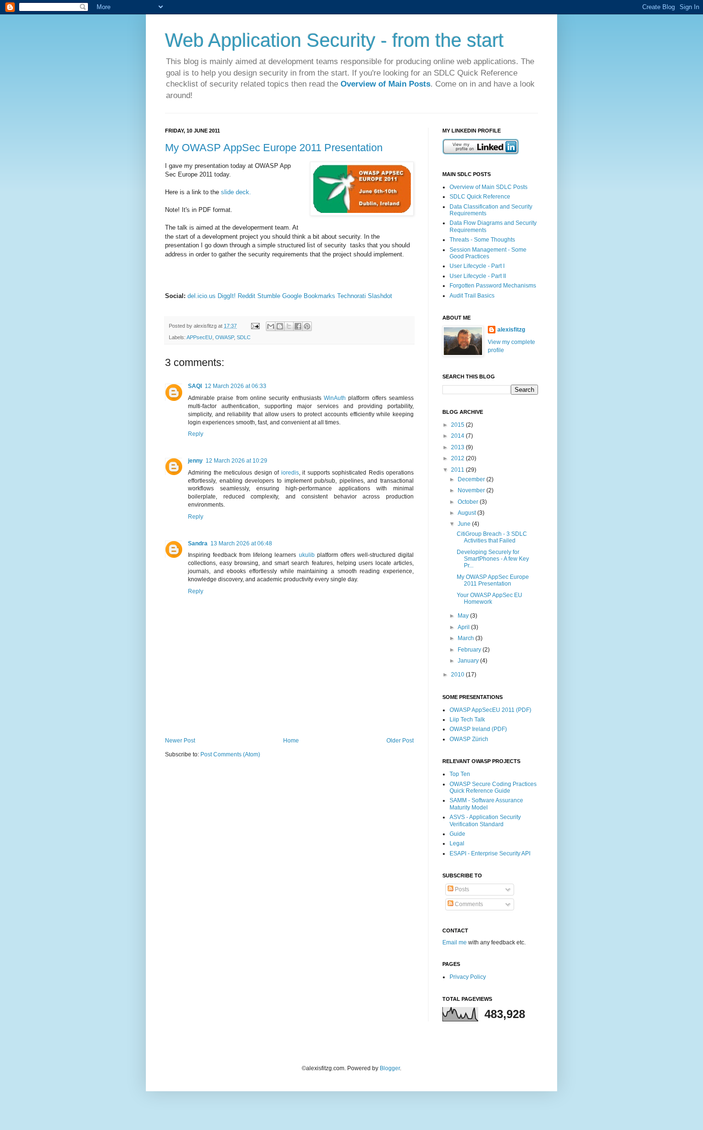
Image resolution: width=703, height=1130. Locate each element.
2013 (458, 447)
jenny (195, 460)
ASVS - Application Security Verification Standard (485, 820)
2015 (458, 424)
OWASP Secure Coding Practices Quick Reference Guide (493, 787)
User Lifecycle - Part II (478, 276)
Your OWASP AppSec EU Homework (489, 598)
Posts (461, 889)
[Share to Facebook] (298, 326)
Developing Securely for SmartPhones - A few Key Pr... (493, 559)
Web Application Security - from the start (334, 40)
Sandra (198, 543)
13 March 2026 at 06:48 (241, 543)
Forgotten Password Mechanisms (493, 285)
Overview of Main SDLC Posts (488, 187)
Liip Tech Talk (467, 719)
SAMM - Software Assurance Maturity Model (486, 803)
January (469, 660)
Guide (457, 834)
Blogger (390, 1068)
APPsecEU (199, 337)
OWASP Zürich (469, 739)
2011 (458, 469)
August (467, 513)
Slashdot (380, 295)
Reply (195, 434)
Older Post (400, 740)
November (472, 490)
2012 (458, 458)
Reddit (246, 295)
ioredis (290, 472)
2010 (458, 674)
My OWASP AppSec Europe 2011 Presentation (274, 148)
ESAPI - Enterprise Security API (490, 853)
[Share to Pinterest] (307, 326)
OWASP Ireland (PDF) (478, 729)
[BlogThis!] (280, 326)
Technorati (351, 295)
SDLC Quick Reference (480, 196)
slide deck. (237, 192)
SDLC (244, 337)
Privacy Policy (468, 977)
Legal (457, 843)
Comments (468, 904)
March (466, 638)
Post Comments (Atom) (230, 754)
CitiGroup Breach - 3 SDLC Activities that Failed (492, 537)
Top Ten (460, 774)
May (464, 615)
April (464, 627)
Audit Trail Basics (472, 295)
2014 (458, 435)
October (469, 502)
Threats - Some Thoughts (482, 239)
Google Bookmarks (308, 295)
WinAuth (335, 398)
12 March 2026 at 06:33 (235, 386)
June (465, 524)
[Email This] (270, 326)
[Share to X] (289, 326)
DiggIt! (227, 295)
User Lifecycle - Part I (477, 266)
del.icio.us (201, 295)
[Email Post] (255, 326)
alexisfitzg (511, 329)
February (470, 649)
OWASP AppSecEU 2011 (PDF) (490, 710)
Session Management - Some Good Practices (488, 253)
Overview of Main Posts (385, 84)
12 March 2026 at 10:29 (236, 460)
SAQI (195, 386)
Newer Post (180, 740)
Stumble (268, 295)
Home (291, 740)
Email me (455, 942)
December (472, 479)
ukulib (307, 555)
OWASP (224, 337)
